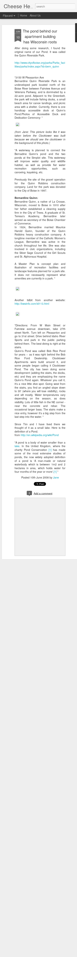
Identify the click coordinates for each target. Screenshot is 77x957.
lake (17, 446)
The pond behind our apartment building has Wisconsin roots (40, 36)
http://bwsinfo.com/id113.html (32, 303)
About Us (35, 15)
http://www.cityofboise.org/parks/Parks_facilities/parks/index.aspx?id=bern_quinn (40, 64)
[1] (50, 450)
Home (23, 15)
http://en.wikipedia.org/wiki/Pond (40, 435)
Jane (56, 477)
